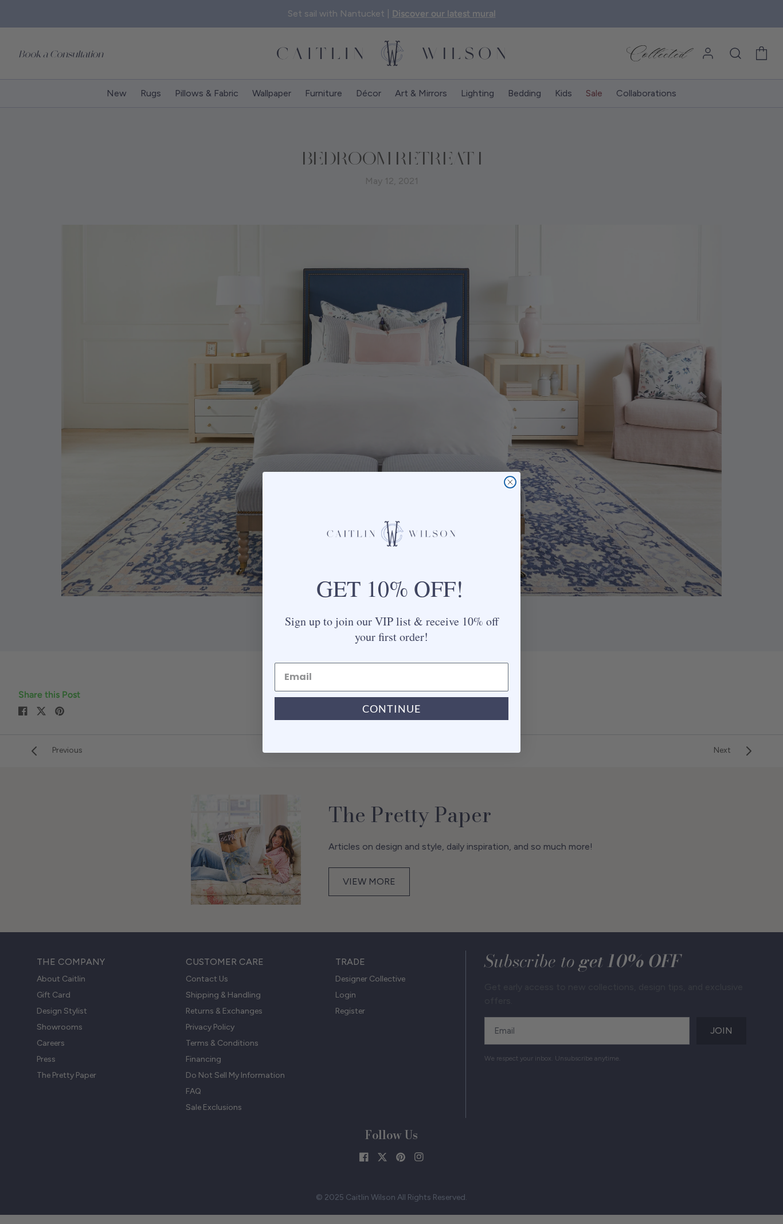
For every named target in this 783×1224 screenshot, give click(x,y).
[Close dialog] (510, 482)
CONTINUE (391, 708)
